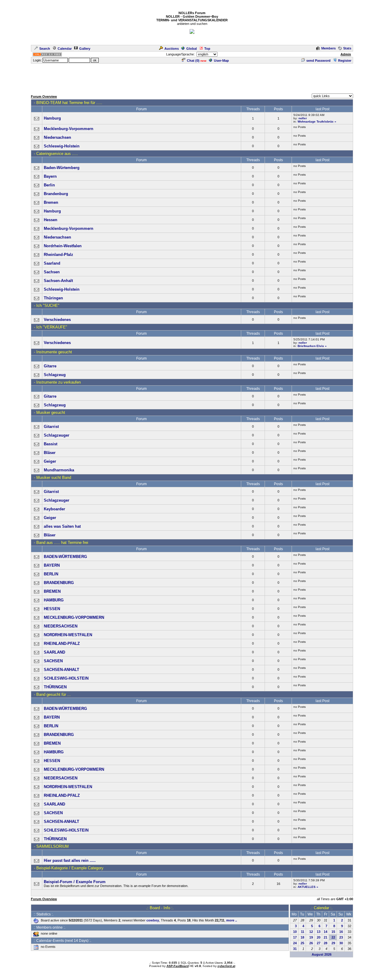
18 (302, 937)
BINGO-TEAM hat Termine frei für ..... (69, 102)
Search (44, 48)
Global (191, 48)
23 (341, 937)
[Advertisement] (192, 77)
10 (295, 931)
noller (302, 118)
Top (207, 48)
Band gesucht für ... (53, 694)
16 (341, 931)
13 (318, 931)
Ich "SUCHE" (47, 305)
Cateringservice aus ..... (57, 153)
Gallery (84, 48)
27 (318, 943)
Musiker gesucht (50, 412)
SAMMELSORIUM (52, 846)
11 (302, 931)
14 (325, 931)
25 (302, 943)
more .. (231, 920)
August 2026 (322, 954)
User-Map (221, 60)
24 (295, 943)
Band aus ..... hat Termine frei (62, 542)
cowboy (152, 920)
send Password (318, 60)
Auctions (171, 48)
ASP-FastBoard (177, 966)
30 (341, 943)
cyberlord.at (226, 966)
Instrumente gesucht (54, 352)
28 (325, 943)
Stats (347, 48)
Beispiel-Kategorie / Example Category (70, 868)
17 (295, 937)
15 (333, 931)
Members (328, 48)
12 (311, 931)
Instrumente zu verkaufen (58, 382)
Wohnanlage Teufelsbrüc (316, 121)
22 (333, 937)
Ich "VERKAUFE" (51, 327)
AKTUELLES (307, 886)
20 (318, 937)
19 (311, 937)
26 (311, 943)
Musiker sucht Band (53, 477)
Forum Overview (44, 96)
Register (344, 60)
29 (333, 943)
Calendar (65, 48)
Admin (345, 54)
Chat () (193, 60)
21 (325, 937)
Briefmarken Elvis (311, 346)
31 (295, 949)
